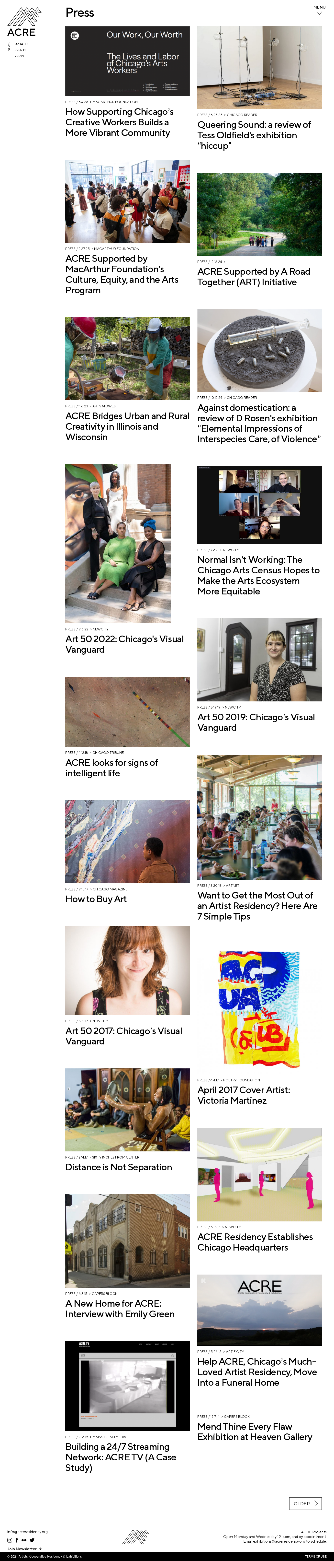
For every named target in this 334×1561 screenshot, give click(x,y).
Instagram (9, 1540)
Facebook (16, 1540)
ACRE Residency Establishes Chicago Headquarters (255, 1242)
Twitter (32, 1540)
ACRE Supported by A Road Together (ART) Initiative (254, 276)
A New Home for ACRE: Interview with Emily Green (120, 1308)
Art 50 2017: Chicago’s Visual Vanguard (123, 1036)
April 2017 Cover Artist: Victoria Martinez (243, 1095)
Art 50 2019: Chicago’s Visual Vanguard (256, 722)
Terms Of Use (316, 1556)
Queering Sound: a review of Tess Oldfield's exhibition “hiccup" (254, 135)
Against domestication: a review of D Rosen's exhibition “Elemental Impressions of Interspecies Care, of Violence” (259, 423)
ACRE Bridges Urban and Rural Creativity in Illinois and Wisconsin (127, 426)
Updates (22, 44)
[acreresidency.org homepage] (24, 34)
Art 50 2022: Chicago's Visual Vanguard (124, 644)
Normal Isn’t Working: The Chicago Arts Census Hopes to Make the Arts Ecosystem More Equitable (258, 575)
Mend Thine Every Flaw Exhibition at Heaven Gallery (254, 1432)
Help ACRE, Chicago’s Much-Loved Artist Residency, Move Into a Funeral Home (257, 1372)
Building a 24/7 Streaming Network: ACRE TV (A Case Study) (120, 1457)
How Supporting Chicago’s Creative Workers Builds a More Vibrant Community (119, 122)
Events (20, 50)
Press (19, 56)
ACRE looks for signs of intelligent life (111, 768)
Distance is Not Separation (118, 1166)
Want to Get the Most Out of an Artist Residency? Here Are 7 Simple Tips (257, 905)
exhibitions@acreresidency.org (279, 1541)
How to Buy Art (96, 898)
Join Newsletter (22, 1549)
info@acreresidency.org (27, 1531)
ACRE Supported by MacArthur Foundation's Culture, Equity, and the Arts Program (121, 274)
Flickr (24, 1540)
